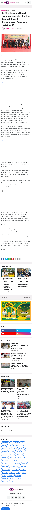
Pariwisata (5, 466)
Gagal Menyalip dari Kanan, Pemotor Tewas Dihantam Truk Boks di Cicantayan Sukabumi (7, 391)
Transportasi (19, 478)
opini (11, 463)
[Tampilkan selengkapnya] (19, 259)
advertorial (5, 442)
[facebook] (8, 330)
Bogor (4, 445)
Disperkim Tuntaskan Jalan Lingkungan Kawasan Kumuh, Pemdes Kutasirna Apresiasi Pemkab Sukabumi (19, 356)
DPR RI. (21, 448)
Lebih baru (5, 297)
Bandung (16, 442)
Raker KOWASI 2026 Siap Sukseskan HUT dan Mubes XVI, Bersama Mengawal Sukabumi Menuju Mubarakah (24, 413)
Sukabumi (10, 475)
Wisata (12, 481)
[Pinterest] (12, 259)
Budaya (10, 445)
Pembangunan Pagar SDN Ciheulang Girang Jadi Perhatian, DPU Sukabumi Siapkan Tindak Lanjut (20, 366)
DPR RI (15, 448)
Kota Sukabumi (6, 460)
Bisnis (22, 442)
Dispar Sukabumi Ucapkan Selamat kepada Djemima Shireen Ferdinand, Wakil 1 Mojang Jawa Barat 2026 (7, 413)
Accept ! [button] (5, 508)
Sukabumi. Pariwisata (7, 478)
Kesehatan (13, 457)
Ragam (24, 472)
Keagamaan (12, 454)
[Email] (16, 259)
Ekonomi (4, 451)
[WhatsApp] (9, 259)
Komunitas (21, 457)
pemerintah (23, 466)
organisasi (17, 463)
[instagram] (23, 333)
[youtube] (8, 333)
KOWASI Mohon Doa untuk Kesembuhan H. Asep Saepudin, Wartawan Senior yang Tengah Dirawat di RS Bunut (20, 346)
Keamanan (20, 454)
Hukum (18, 451)
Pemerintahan (11, 10)
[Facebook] (2, 259)
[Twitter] (6, 259)
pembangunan (14, 466)
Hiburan (11, 451)
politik (18, 472)
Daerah (4, 448)
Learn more (11, 505)
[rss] (23, 497)
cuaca (22, 445)
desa (10, 448)
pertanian (4, 472)
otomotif (24, 463)
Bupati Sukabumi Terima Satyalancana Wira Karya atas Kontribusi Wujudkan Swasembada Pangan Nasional (8, 284)
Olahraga (4, 463)
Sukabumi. (18, 475)
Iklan (23, 451)
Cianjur (16, 445)
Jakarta (4, 454)
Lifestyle (15, 460)
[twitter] (23, 330)
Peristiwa (22, 469)
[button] (2, 2)
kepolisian (5, 457)
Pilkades (12, 472)
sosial (3, 475)
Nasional (22, 460)
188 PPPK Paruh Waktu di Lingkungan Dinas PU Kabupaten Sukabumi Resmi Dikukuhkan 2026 (23, 282)
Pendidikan (15, 469)
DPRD (26, 448)
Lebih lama (27, 297)
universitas (5, 481)
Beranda (3, 10)
